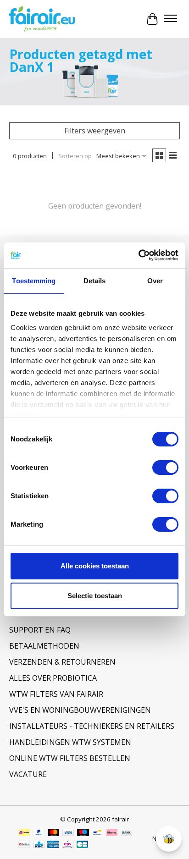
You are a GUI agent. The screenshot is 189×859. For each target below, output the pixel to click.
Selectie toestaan (94, 596)
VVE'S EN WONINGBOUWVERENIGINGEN (80, 710)
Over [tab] (155, 281)
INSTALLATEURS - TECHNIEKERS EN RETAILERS (91, 726)
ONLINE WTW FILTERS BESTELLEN (69, 758)
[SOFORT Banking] (111, 833)
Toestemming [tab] (34, 281)
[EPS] (67, 845)
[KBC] (38, 845)
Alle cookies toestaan (95, 566)
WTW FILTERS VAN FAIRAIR (56, 694)
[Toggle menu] (170, 19)
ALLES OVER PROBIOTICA (53, 678)
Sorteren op (75, 156)
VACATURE (28, 774)
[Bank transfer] (127, 833)
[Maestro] (83, 833)
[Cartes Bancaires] (82, 845)
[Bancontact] (97, 833)
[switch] (165, 467)
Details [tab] (94, 281)
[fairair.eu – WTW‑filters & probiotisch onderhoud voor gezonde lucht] (42, 19)
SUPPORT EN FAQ (40, 630)
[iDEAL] (24, 833)
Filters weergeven (94, 131)
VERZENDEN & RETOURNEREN (62, 662)
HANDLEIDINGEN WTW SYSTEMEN (70, 742)
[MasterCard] (54, 833)
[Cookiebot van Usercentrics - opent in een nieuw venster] (138, 255)
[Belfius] (24, 845)
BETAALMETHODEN (44, 646)
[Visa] (68, 833)
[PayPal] (39, 833)
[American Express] (53, 845)
